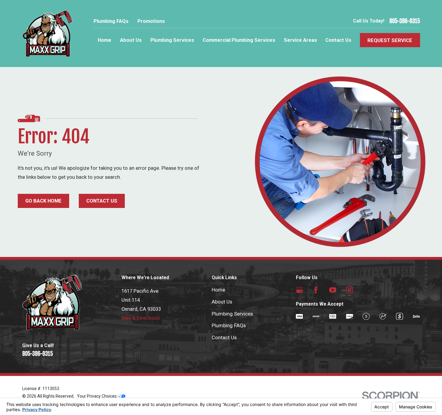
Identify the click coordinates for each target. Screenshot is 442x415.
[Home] (47, 33)
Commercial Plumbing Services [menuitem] (239, 40)
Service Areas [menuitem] (300, 40)
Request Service (389, 40)
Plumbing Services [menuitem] (172, 40)
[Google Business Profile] (299, 289)
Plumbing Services (232, 314)
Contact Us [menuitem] (338, 40)
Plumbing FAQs (111, 21)
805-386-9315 (404, 21)
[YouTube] (332, 289)
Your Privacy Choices (97, 396)
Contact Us (101, 201)
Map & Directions (140, 318)
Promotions (151, 21)
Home (218, 290)
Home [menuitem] (104, 40)
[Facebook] (315, 289)
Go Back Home (43, 201)
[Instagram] (349, 289)
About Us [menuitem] (131, 40)
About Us (222, 302)
